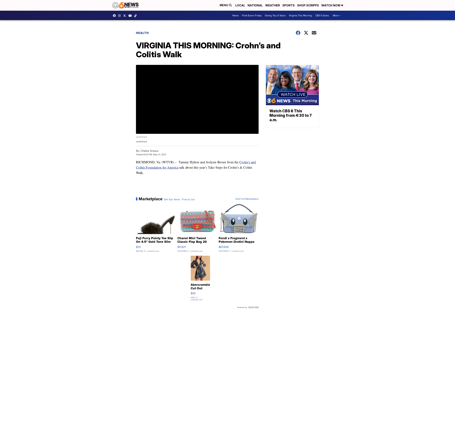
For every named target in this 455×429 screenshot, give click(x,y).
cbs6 (120, 15)
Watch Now (331, 5)
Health (142, 33)
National (255, 5)
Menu (224, 5)
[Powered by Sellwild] (253, 307)
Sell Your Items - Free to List (179, 199)
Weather (272, 5)
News (235, 15)
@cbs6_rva (136, 15)
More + (337, 15)
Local (240, 5)
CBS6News (115, 15)
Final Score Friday (252, 15)
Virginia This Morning (300, 15)
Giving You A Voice (275, 15)
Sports (288, 5)
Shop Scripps (308, 5)
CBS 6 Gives (322, 15)
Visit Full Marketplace (247, 199)
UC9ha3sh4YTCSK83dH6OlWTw (131, 15)
